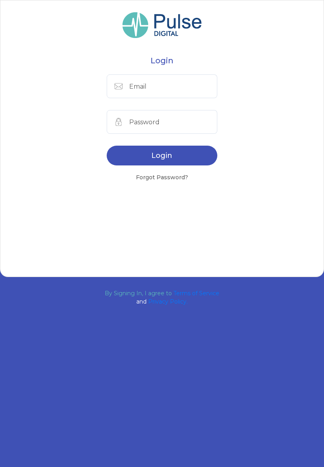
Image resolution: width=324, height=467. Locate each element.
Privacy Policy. (168, 301)
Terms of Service (196, 293)
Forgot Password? (162, 177)
